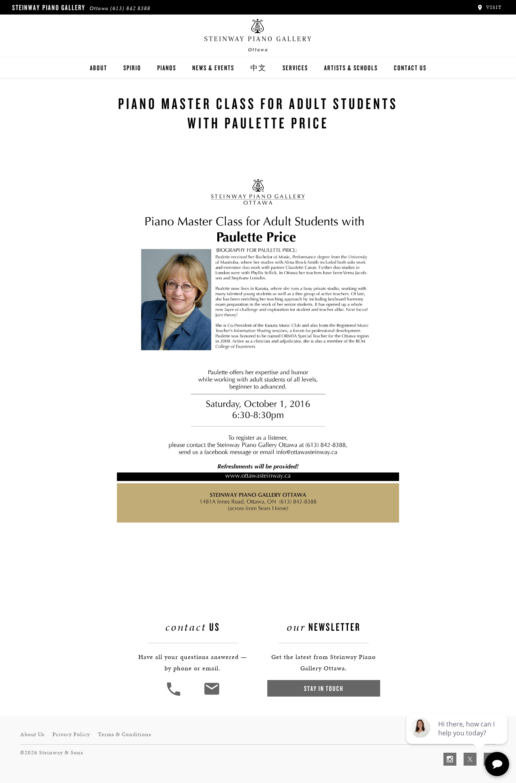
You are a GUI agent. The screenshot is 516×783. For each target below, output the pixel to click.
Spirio (132, 67)
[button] (175, 694)
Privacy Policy (71, 734)
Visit (493, 7)
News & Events (213, 67)
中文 (258, 67)
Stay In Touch (323, 688)
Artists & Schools (351, 67)
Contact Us (410, 67)
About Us (32, 734)
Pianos (166, 67)
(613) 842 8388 (130, 8)
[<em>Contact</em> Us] (211, 694)
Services (295, 67)
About (98, 67)
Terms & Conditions (124, 734)
